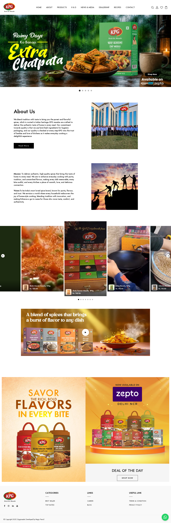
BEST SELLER (50, 501)
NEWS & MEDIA (87, 7)
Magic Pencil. (40, 519)
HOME (39, 7)
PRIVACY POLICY (135, 505)
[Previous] (3, 256)
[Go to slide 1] (79, 90)
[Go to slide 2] (82, 90)
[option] (44, 429)
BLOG (89, 505)
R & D (73, 7)
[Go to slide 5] (91, 90)
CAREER (90, 501)
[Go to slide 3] (85, 90)
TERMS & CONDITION (137, 501)
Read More (24, 146)
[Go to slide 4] (88, 90)
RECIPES (117, 7)
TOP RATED (49, 505)
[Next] (168, 256)
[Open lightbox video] (85, 258)
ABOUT (49, 7)
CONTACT (130, 7)
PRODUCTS (62, 7)
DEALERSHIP (104, 7)
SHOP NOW (127, 478)
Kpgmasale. (21, 519)
